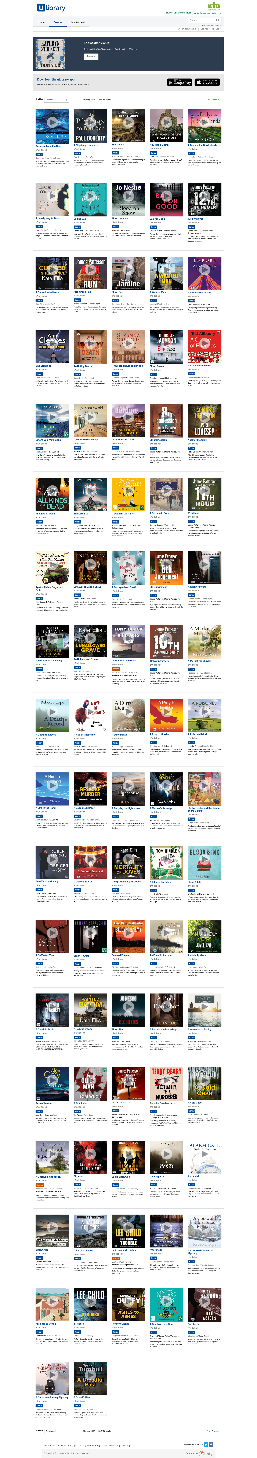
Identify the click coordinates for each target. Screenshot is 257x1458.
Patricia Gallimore (166, 157)
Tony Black (116, 673)
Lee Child (154, 304)
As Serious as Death (123, 440)
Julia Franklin (92, 452)
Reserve (116, 668)
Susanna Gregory (119, 378)
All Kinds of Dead (45, 514)
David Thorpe (92, 747)
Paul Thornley (132, 1189)
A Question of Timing (199, 1029)
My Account (78, 22)
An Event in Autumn (160, 955)
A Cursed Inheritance (47, 292)
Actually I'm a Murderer (163, 1103)
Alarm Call (193, 1176)
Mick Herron (193, 1336)
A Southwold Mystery (86, 440)
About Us (62, 1446)
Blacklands (118, 145)
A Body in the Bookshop (163, 1029)
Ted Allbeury (193, 378)
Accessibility (114, 1446)
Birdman (78, 1176)
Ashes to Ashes (120, 1324)
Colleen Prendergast (132, 157)
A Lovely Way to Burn (47, 218)
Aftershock (156, 1250)
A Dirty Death (119, 735)
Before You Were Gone (48, 440)
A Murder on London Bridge (127, 366)
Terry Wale (90, 157)
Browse (58, 22)
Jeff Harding (164, 304)
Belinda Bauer (117, 157)
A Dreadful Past (82, 1397)
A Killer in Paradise (160, 882)
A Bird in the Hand (46, 808)
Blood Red (117, 292)
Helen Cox (192, 157)
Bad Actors (194, 1324)
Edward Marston (80, 820)
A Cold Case (195, 1103)
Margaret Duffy (118, 1336)
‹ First (208, 100)
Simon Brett (78, 378)
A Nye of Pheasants (85, 735)
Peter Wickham (207, 452)
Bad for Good (157, 219)
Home (43, 22)
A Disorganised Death (124, 587)
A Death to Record (46, 735)
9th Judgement (158, 587)
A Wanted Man (158, 292)
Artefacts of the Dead (124, 661)
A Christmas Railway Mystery (52, 1397)
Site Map (126, 1446)
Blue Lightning (43, 366)
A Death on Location (161, 1324)
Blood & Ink (194, 882)
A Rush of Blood (197, 587)
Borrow (91, 56)
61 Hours (79, 1324)
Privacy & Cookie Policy (90, 1446)
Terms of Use (49, 1446)
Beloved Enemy (120, 955)
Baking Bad (80, 219)
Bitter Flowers (81, 956)
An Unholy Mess (197, 955)
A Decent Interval (83, 882)
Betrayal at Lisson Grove (87, 587)
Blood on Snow (120, 218)
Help (212, 29)
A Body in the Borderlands (202, 145)
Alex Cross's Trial (121, 1103)
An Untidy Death (83, 366)
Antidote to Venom (46, 1324)
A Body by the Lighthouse (126, 808)
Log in (218, 29)
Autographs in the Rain (48, 146)
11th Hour (193, 513)
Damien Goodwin (91, 1188)
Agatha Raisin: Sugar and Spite (50, 589)
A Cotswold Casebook (48, 1177)
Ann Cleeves (41, 378)
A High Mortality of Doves (126, 882)
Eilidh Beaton (165, 1041)
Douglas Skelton (80, 1263)
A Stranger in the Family (49, 661)
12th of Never (195, 219)
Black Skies (42, 1250)
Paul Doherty (79, 157)
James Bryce (55, 158)
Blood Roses (157, 366)
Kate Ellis (39, 304)
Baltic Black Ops (121, 1177)
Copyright (72, 1446)
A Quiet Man (80, 1103)
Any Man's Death (159, 145)
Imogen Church (54, 230)
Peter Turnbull (193, 1115)
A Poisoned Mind (197, 734)
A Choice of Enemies (199, 366)
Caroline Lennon (55, 1189)
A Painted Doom (83, 1029)
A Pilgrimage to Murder (87, 145)
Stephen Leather (118, 1189)
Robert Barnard (42, 673)
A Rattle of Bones (83, 1251)
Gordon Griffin (50, 304)
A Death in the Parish (123, 514)
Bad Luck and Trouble (124, 1250)
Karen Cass (203, 967)
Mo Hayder (78, 1188)
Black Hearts (81, 514)
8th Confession (158, 440)
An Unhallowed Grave (86, 659)
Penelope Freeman (133, 452)
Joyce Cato (192, 967)
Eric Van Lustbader (119, 967)
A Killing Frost (158, 1177)
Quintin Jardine (42, 158)
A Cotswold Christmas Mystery (200, 1252)
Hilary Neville (131, 304)
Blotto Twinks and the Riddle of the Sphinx (204, 810)
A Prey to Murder (159, 734)
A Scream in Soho (160, 513)
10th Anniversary (159, 661)
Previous (215, 100)
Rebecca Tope (193, 673)
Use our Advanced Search (211, 25)
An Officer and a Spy (47, 882)
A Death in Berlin (45, 1029)
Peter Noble (204, 378)
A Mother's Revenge (161, 808)
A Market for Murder (199, 661)
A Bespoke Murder (84, 808)
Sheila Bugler (41, 452)
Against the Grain (197, 440)
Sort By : (40, 99)
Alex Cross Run (82, 292)
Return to (178, 13)
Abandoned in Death (199, 293)
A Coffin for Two (45, 955)
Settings (204, 29)
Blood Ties (118, 1029)
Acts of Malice (44, 1103)
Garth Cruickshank (129, 673)
